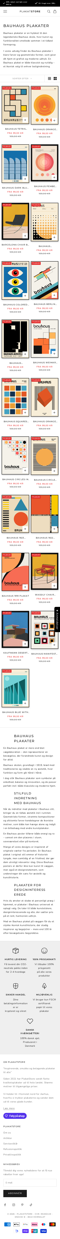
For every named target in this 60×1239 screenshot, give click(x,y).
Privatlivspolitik (12, 1154)
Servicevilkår (10, 1143)
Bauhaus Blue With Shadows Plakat (15, 712)
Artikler (7, 1138)
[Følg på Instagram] (13, 1204)
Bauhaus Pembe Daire (44, 186)
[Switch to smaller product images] (55, 78)
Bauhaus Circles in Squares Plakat (15, 479)
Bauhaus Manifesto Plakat (44, 654)
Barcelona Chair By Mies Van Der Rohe (15, 244)
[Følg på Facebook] (5, 1204)
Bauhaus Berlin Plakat (44, 304)
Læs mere (9, 1108)
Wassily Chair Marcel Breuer (44, 594)
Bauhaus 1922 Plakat (44, 538)
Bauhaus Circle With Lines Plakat (44, 480)
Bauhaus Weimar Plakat (44, 362)
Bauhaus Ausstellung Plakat (15, 363)
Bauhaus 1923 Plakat (15, 538)
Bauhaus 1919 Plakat (15, 596)
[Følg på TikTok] (31, 1204)
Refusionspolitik (12, 1149)
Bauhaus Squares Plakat (15, 421)
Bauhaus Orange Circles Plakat (44, 129)
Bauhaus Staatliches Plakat (44, 246)
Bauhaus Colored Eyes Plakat (15, 304)
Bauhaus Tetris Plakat (15, 129)
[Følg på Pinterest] (22, 1204)
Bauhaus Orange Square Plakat (44, 421)
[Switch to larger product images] (49, 78)
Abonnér (15, 1193)
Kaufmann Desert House (15, 653)
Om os (7, 1132)
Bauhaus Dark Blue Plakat (15, 188)
